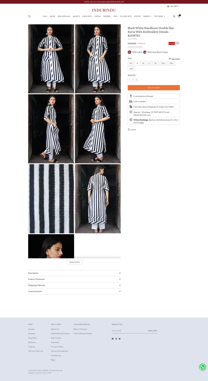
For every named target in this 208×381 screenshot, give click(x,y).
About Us (55, 329)
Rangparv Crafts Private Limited (39, 373)
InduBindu (45, 370)
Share (133, 130)
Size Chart (175, 58)
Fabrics (31, 346)
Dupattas (32, 338)
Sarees (31, 329)
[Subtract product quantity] (130, 80)
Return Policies (80, 329)
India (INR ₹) (174, 6)
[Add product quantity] (136, 80)
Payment (55, 342)
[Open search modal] (29, 16)
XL (155, 63)
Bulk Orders (56, 338)
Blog (53, 360)
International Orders (60, 333)
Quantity (132, 75)
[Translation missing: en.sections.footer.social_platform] (113, 339)
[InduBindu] (104, 10)
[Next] (129, 2)
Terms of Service (35, 351)
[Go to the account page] (174, 16)
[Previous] (78, 2)
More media (74, 262)
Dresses (31, 333)
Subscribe (152, 331)
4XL (131, 68)
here (142, 122)
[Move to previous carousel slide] (173, 313)
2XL (163, 63)
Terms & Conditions (59, 351)
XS (131, 63)
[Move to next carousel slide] (178, 313)
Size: (130, 58)
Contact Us (56, 355)
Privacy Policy (57, 346)
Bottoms (32, 342)
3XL (171, 63)
